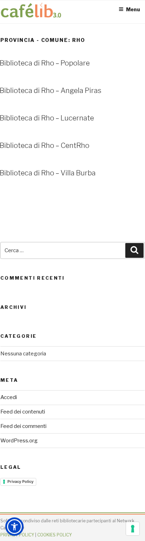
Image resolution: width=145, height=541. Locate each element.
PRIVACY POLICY (17, 534)
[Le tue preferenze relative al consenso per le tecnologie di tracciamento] (132, 528)
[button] (14, 526)
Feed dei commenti (23, 426)
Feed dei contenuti (22, 412)
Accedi (8, 397)
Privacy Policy (20, 481)
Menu (133, 9)
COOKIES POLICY (54, 534)
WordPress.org (19, 440)
